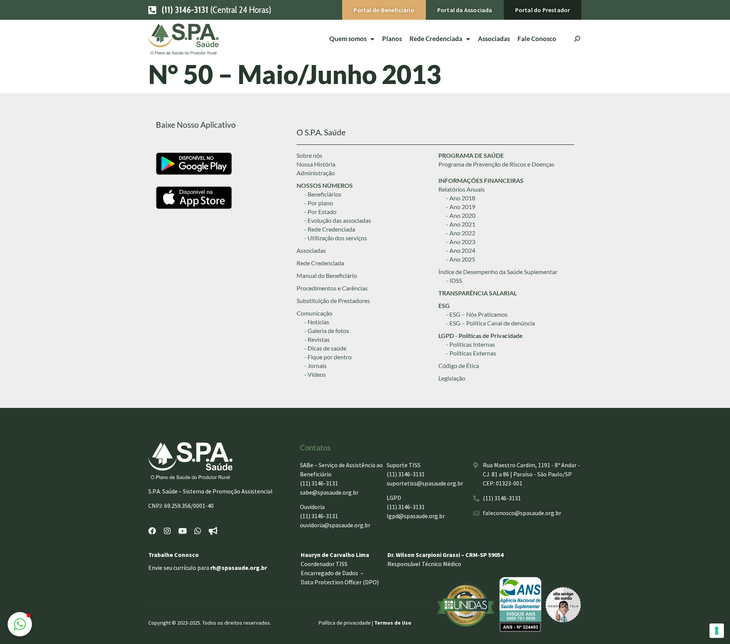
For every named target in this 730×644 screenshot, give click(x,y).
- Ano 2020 (460, 215)
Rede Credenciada (320, 262)
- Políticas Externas (471, 353)
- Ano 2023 (460, 241)
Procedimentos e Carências (332, 288)
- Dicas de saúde (325, 348)
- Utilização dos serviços (335, 237)
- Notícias (316, 321)
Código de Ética (458, 365)
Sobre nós (309, 155)
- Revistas (317, 339)
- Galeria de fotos (326, 330)
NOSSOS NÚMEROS (325, 185)
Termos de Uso (392, 622)
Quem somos (348, 39)
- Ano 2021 (460, 224)
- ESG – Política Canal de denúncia (490, 323)
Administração (316, 172)
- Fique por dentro (328, 356)
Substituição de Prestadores (333, 300)
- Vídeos (315, 374)
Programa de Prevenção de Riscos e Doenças (496, 164)
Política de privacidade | (346, 622)
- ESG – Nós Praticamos (477, 314)
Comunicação (314, 313)
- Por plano (318, 202)
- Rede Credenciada (329, 229)
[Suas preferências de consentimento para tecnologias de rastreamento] (716, 630)
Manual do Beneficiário (327, 275)
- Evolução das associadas (337, 220)
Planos (392, 39)
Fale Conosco (536, 39)
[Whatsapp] (197, 531)
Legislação (451, 378)
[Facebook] (152, 531)
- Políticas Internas (470, 344)
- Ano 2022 (460, 232)
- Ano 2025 (460, 259)
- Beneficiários (322, 194)
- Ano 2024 (460, 250)
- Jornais (315, 365)
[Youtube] (182, 531)
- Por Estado (320, 211)
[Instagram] (167, 531)
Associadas (494, 39)
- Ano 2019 (460, 206)
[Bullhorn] (213, 531)
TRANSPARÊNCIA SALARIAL (477, 293)
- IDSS (454, 280)
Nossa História (316, 164)
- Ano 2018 (460, 197)
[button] (20, 624)
